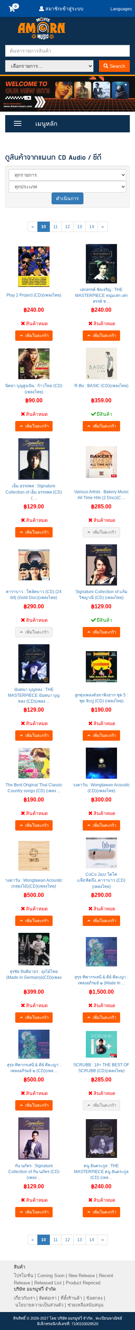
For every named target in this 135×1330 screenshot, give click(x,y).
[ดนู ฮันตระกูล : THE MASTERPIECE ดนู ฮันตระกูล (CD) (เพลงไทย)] (101, 1138)
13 (79, 226)
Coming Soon (50, 1275)
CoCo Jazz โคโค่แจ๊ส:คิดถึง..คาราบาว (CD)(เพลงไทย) (101, 880)
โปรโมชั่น (23, 1275)
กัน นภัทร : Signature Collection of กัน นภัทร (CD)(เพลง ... (34, 1171)
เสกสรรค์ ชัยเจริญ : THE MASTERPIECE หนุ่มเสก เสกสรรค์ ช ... (101, 295)
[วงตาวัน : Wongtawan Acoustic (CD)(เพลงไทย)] (101, 763)
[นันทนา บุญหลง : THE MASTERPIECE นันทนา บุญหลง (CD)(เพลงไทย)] (34, 663)
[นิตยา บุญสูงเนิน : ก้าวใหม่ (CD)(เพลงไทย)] (34, 363)
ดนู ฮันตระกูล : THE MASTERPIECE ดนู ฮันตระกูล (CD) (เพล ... (101, 1171)
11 (55, 226)
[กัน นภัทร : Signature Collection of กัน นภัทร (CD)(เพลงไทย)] (34, 1138)
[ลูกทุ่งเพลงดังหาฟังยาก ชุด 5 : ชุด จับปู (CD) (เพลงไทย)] (101, 666)
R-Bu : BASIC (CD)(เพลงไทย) (101, 385)
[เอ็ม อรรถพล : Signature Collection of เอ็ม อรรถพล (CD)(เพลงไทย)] (34, 459)
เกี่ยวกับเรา (24, 1298)
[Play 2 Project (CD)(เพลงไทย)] (34, 266)
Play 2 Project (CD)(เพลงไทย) (34, 295)
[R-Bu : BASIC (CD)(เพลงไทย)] (101, 364)
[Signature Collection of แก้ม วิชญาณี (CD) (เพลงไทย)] (101, 565)
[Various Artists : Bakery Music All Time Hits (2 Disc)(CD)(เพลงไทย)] (101, 462)
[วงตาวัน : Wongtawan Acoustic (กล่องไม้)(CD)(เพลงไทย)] (34, 856)
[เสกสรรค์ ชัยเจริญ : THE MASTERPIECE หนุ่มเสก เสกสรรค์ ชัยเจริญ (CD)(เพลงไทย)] (101, 263)
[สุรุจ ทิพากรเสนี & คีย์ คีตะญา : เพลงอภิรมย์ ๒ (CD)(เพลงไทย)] (34, 1044)
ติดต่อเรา (47, 1298)
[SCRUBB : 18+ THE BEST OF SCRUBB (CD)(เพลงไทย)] (101, 1044)
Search (116, 66)
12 (67, 226)
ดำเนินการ (67, 198)
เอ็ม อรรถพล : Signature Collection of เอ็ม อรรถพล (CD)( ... (34, 492)
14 (91, 226)
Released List (48, 1282)
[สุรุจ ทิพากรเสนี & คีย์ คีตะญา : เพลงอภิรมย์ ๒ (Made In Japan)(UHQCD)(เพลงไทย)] (101, 951)
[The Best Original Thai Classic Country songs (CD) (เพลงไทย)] (34, 763)
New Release (82, 1275)
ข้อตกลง (94, 1298)
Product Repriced (83, 1282)
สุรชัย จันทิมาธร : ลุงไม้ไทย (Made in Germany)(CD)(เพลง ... (34, 977)
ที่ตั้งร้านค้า (71, 1298)
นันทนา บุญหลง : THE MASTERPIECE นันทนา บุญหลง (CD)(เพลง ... (34, 695)
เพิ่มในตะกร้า (36, 335)
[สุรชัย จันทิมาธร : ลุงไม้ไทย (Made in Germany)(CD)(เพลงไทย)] (34, 949)
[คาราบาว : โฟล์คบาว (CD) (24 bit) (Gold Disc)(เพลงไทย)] (34, 564)
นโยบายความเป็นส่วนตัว (39, 1305)
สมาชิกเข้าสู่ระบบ (63, 8)
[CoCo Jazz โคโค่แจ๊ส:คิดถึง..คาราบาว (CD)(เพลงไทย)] (101, 852)
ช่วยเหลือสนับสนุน (86, 1305)
